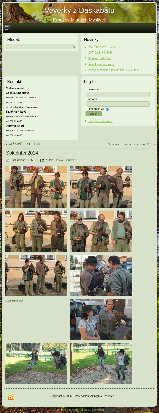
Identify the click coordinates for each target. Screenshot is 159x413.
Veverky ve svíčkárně (101, 64)
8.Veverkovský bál (99, 58)
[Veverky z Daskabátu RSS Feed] (11, 397)
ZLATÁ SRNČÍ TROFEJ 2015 (23, 144)
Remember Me (95, 108)
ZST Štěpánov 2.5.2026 (102, 47)
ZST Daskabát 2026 (100, 52)
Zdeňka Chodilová (64, 160)
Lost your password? (100, 121)
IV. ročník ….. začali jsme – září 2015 (130, 144)
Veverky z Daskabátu (79, 10)
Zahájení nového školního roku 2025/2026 (113, 69)
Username (93, 89)
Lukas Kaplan (72, 410)
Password (92, 99)
